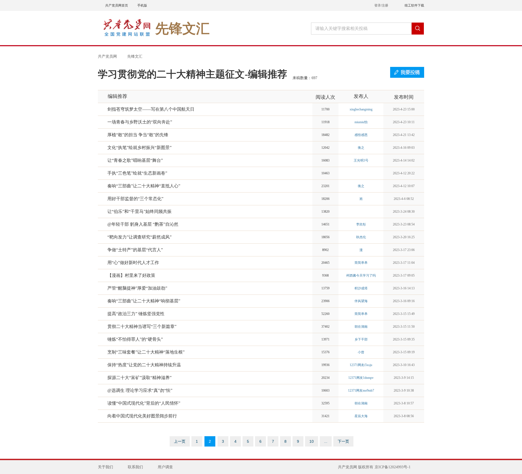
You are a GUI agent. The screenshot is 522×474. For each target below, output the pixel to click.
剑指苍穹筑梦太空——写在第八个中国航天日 (150, 109)
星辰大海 (361, 416)
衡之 (361, 148)
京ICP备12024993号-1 (393, 467)
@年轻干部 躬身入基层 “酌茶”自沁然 (142, 224)
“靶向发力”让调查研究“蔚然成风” (139, 237)
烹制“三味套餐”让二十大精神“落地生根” (146, 352)
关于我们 (105, 467)
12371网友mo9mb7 (361, 390)
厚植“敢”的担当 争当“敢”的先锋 (137, 134)
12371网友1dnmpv (361, 378)
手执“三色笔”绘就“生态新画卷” (137, 173)
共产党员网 (107, 56)
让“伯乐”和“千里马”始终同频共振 (139, 211)
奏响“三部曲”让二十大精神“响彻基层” (143, 301)
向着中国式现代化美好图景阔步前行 (142, 416)
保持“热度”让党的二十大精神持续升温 (144, 365)
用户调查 (165, 467)
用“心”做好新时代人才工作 (133, 262)
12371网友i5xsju (361, 365)
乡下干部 (361, 339)
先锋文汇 (134, 56)
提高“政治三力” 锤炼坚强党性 (135, 313)
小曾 (361, 352)
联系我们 (135, 467)
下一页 (343, 441)
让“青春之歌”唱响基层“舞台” (135, 160)
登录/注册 (381, 5)
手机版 (142, 5)
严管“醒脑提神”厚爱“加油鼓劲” (137, 288)
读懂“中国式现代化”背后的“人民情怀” (143, 403)
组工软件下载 (414, 5)
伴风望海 (361, 301)
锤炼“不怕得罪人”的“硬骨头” (135, 339)
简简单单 (361, 263)
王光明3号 (361, 160)
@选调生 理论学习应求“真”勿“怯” (139, 390)
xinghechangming (361, 109)
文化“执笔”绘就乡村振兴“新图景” (139, 147)
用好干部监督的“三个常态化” (135, 198)
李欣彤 (361, 224)
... (325, 441)
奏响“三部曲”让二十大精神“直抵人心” (143, 186)
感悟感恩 (361, 135)
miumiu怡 (361, 122)
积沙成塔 (361, 288)
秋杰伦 (361, 237)
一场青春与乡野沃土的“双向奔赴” (139, 122)
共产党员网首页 (116, 5)
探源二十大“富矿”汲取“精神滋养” (139, 377)
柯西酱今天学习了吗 (361, 275)
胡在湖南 (361, 327)
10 (311, 441)
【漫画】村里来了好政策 (131, 275)
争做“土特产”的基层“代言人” (135, 249)
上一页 (179, 441)
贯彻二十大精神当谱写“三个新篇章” (141, 326)
